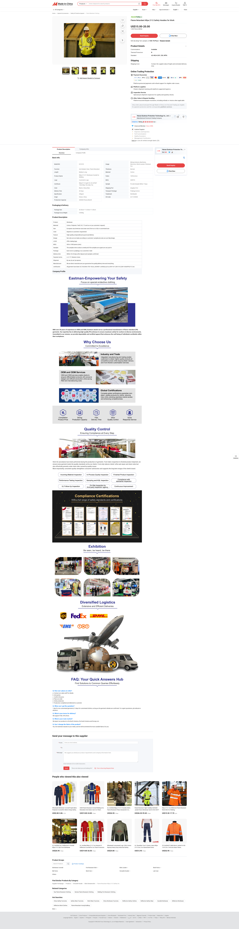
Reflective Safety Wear (147, 901)
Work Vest (89, 871)
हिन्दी (145, 917)
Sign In (134, 140)
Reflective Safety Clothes (129, 901)
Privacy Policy (147, 921)
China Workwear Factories (110, 901)
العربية (129, 917)
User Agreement (130, 921)
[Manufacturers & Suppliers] (62, 4)
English (76, 917)
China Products (83, 915)
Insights (167, 915)
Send (66, 768)
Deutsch (116, 917)
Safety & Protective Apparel (77, 13)
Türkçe (156, 917)
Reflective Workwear (178, 901)
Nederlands (123, 917)
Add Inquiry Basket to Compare (90, 78)
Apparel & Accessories (63, 13)
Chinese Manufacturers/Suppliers (97, 915)
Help (153, 9)
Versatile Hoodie (124, 871)
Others (54, 874)
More (54, 909)
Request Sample (165, 41)
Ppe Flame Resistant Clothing (62, 892)
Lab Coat (155, 871)
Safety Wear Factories (77, 901)
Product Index (151, 915)
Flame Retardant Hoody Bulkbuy (80, 905)
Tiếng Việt (162, 917)
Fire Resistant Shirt (91, 867)
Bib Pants (55, 871)
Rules (185, 9)
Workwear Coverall (57, 867)
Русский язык (102, 917)
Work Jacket (123, 867)
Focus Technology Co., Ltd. (107, 921)
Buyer (144, 9)
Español (82, 917)
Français (95, 917)
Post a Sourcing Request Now (104, 768)
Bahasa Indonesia (171, 917)
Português (88, 917)
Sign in (185, 5)
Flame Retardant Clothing (92, 13)
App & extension (164, 9)
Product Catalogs (78, 864)
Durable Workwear (162, 901)
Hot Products (73, 915)
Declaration (139, 921)
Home (53, 13)
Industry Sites (131, 915)
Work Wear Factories (93, 901)
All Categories (59, 9)
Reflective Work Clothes (60, 905)
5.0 (163, 152)
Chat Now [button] (174, 36)
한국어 (134, 917)
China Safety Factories (60, 901)
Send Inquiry (144, 36)
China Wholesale (112, 915)
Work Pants (156, 867)
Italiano (110, 917)
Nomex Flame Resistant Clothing (84, 892)
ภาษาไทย (150, 917)
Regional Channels (141, 915)
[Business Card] (184, 157)
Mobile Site (160, 915)
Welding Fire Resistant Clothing (106, 892)
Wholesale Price (122, 915)
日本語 (140, 917)
